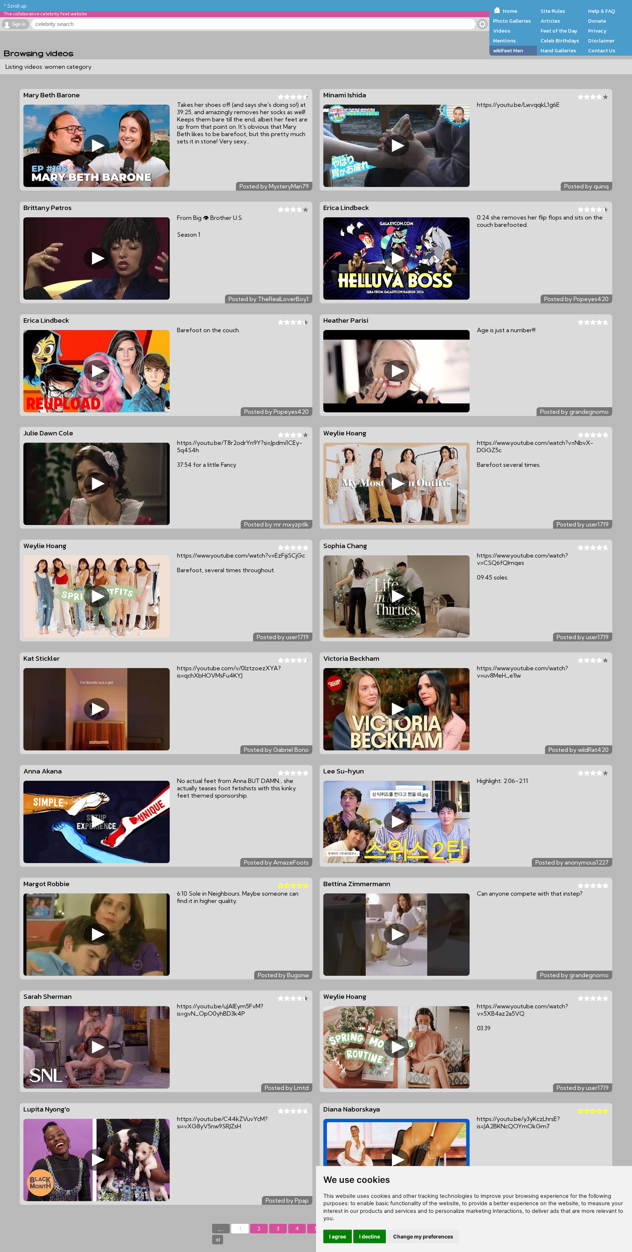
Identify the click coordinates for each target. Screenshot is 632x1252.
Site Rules (553, 11)
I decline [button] (369, 1236)
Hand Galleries (558, 50)
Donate (597, 21)
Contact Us (601, 50)
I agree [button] (337, 1236)
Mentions (504, 41)
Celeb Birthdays (560, 41)
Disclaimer (601, 41)
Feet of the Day (559, 31)
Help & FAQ (601, 11)
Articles (550, 21)
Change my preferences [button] (423, 1236)
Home (510, 11)
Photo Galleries (512, 21)
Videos (501, 31)
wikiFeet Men (508, 50)
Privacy (597, 31)
